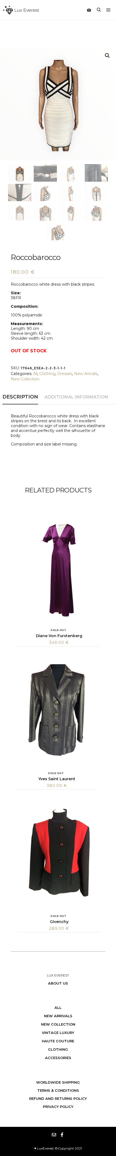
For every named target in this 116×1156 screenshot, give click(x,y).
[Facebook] (62, 1134)
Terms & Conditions (58, 1090)
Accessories (58, 1058)
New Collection (25, 379)
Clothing (47, 373)
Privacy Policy (58, 1106)
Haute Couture (58, 1041)
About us (58, 983)
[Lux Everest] (21, 10)
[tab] (20, 397)
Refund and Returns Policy (58, 1098)
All (35, 373)
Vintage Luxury (58, 1032)
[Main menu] (108, 9)
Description (20, 397)
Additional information (76, 397)
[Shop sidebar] (89, 9)
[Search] (99, 9)
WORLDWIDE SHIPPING (58, 1082)
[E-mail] (53, 1134)
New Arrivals (85, 373)
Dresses (64, 373)
